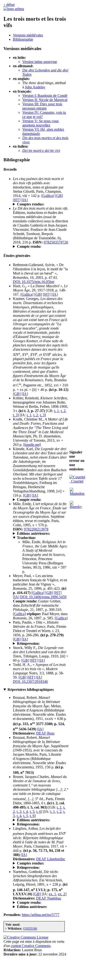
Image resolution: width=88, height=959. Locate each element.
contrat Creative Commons (30, 946)
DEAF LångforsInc (50, 859)
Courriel (76, 481)
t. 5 (32, 812)
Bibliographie (23, 39)
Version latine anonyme (39, 62)
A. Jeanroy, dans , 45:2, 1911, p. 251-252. (40, 500)
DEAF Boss (45, 733)
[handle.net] (32, 445)
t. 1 (56, 411)
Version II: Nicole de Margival (44, 100)
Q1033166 (30, 928)
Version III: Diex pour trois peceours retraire (42, 106)
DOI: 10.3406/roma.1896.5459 (43, 597)
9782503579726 (56, 242)
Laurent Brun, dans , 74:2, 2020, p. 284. (39, 246)
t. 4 (25, 812)
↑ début (9, 5)
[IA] (24, 200)
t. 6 (38, 812)
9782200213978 (36, 529)
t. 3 (15, 415)
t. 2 (63, 411)
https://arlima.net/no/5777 (40, 915)
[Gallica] (47, 196)
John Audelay (35, 87)
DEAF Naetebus (48, 898)
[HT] (16, 200)
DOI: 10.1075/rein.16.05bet (33, 282)
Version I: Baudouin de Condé (44, 96)
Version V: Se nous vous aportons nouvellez (40, 123)
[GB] (59, 196)
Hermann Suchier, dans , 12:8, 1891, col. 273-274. (40, 902)
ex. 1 (52, 894)
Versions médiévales (28, 35)
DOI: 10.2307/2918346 (30, 682)
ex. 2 (61, 894)
